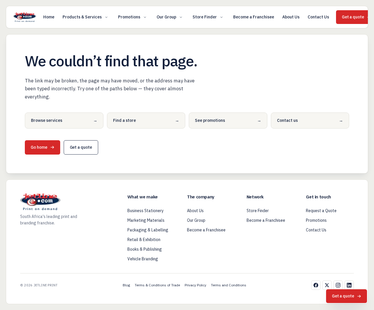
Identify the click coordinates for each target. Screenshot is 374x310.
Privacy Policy (195, 285)
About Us (290, 17)
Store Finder (205, 17)
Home (48, 17)
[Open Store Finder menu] (221, 17)
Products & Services (82, 17)
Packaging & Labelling (147, 230)
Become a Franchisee (253, 17)
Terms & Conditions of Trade (157, 285)
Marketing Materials (146, 220)
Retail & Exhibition (143, 239)
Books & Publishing (144, 249)
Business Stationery (145, 210)
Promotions (129, 17)
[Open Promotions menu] (144, 17)
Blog (126, 285)
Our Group (166, 17)
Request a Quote (321, 210)
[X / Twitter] (327, 285)
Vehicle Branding (142, 258)
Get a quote (81, 147)
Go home (39, 147)
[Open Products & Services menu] (106, 17)
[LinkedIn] (349, 285)
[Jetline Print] (24, 17)
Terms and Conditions (228, 285)
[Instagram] (338, 285)
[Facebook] (316, 285)
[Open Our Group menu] (180, 17)
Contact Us (318, 17)
